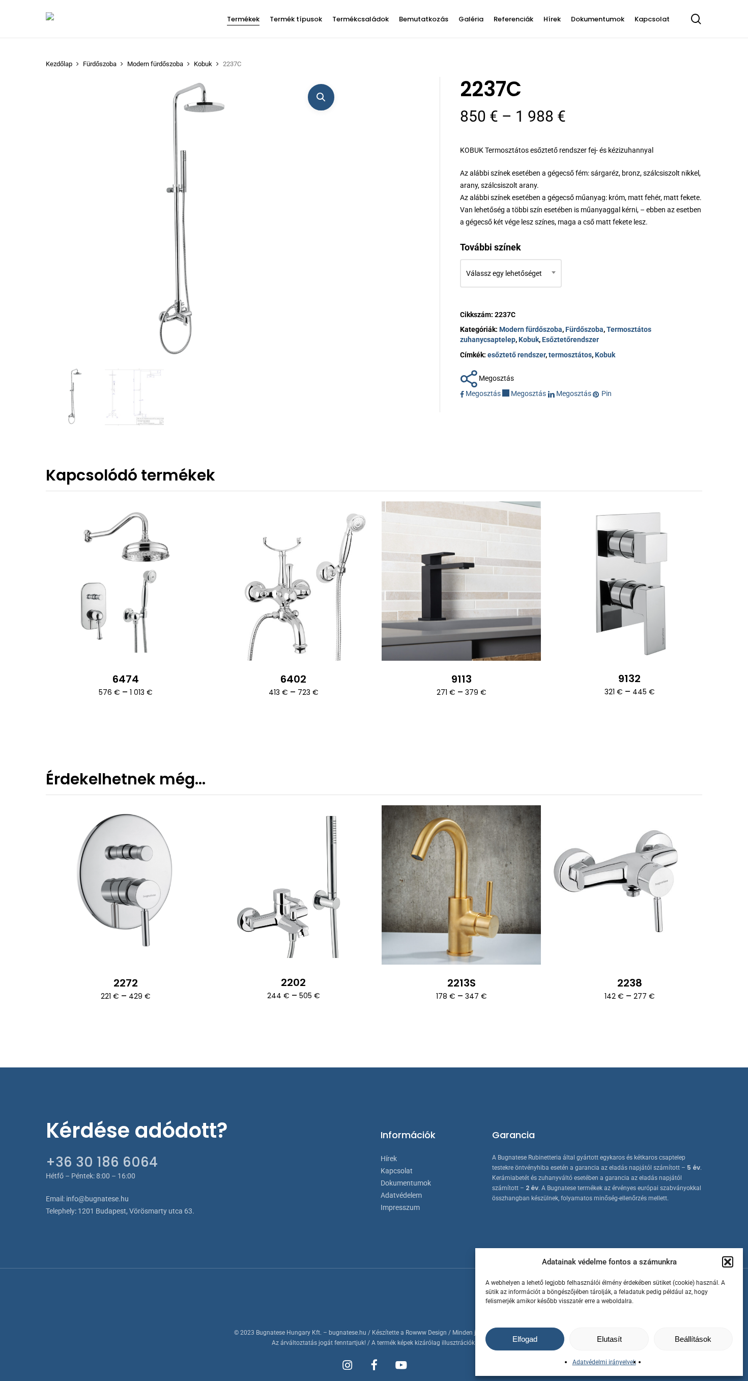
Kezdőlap (59, 64)
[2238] (629, 885)
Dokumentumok (406, 1183)
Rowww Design (426, 1332)
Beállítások (693, 1339)
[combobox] (511, 273)
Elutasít (609, 1339)
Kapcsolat (397, 1171)
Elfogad (524, 1339)
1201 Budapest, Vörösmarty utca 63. (136, 1211)
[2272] (125, 885)
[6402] (293, 581)
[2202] (293, 884)
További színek (490, 247)
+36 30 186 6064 (102, 1162)
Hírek (389, 1158)
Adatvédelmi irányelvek (604, 1362)
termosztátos (570, 355)
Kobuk (203, 64)
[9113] (461, 581)
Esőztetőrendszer (570, 339)
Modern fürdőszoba (155, 64)
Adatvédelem (401, 1195)
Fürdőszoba (100, 64)
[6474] (125, 581)
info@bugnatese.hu (97, 1199)
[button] (728, 1262)
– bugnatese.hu (345, 1332)
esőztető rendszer (516, 355)
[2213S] (461, 885)
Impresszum (400, 1207)
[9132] (629, 581)
